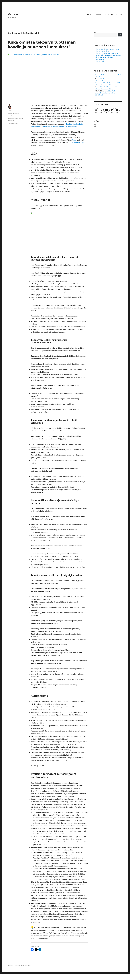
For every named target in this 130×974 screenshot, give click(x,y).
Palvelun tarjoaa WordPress (23, 965)
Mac (112, 15)
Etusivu (90, 15)
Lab (105, 15)
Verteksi (13, 14)
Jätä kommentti (13, 123)
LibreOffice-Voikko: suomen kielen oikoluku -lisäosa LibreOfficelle (106, 93)
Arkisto (98, 15)
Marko (10, 110)
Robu (74, 140)
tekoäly (10, 116)
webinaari (11, 120)
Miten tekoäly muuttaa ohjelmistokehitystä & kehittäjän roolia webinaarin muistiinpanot (108, 57)
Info (120, 15)
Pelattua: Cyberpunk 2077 (102, 51)
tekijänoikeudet (13, 118)
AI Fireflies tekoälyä (76, 143)
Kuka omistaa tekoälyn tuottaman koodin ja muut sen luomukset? (42, 44)
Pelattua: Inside (99, 61)
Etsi (95, 32)
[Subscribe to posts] (95, 125)
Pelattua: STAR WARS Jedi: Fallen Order (107, 53)
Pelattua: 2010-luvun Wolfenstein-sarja (107, 49)
